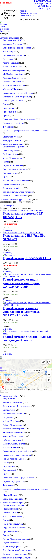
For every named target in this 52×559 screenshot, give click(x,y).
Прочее (6, 115)
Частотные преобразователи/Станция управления (25, 130)
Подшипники (9, 108)
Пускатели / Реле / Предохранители (19, 119)
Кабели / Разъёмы (11, 63)
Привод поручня (10, 173)
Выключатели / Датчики (14, 55)
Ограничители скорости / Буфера (18, 93)
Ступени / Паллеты (11, 184)
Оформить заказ (27, 16)
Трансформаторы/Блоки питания (18, 192)
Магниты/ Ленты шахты (14, 85)
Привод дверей (10, 112)
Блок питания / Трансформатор (17, 48)
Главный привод (10, 150)
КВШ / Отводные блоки (14, 74)
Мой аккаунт (45, 8)
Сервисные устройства (13, 123)
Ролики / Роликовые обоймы (16, 180)
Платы (6, 104)
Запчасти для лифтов (9, 38)
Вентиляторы (9, 51)
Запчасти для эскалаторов (11, 144)
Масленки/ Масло (11, 89)
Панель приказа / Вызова (14, 100)
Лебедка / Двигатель (12, 82)
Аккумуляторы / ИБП (12, 40)
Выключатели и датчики (14, 147)
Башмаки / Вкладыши (12, 44)
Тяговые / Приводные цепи (15, 195)
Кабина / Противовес (12, 66)
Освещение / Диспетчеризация (17, 97)
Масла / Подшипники (12, 158)
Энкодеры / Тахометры (13, 140)
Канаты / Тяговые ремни (14, 70)
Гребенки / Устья (10, 154)
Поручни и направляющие (15, 169)
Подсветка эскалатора (13, 165)
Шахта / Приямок (11, 137)
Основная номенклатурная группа (15, 199)
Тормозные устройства (13, 188)
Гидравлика (8, 59)
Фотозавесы (8, 127)
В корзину (7, 230)
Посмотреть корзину (29, 13)
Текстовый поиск (8, 202)
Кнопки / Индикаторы (13, 78)
